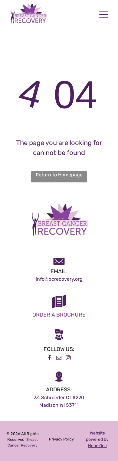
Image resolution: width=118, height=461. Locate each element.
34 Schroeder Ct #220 (59, 397)
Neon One (97, 445)
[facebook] (50, 358)
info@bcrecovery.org (59, 279)
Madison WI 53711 (59, 405)
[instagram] (68, 358)
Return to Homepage (59, 175)
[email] (59, 358)
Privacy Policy (61, 439)
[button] (103, 14)
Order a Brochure (59, 314)
